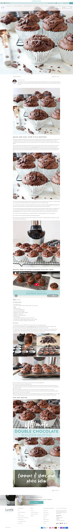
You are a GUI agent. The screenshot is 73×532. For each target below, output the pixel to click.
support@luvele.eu (62, 520)
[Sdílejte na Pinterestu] (57, 490)
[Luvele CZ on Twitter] (1, 3)
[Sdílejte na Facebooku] (55, 490)
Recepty (32, 510)
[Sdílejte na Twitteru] (53, 490)
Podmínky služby (20, 519)
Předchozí (54, 76)
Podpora (32, 515)
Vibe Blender (31, 326)
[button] (9, 6)
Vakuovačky (45, 515)
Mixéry (44, 517)
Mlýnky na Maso (46, 519)
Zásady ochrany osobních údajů (23, 517)
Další (58, 76)
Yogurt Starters (45, 512)
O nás (19, 510)
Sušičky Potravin (46, 521)
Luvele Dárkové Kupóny (34, 512)
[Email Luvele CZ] (9, 3)
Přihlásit (66, 3)
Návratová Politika (21, 515)
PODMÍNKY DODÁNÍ (36, 1)
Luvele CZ (9, 527)
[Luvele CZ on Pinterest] (6, 3)
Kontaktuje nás (20, 523)
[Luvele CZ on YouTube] (4, 3)
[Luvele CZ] (2, 7)
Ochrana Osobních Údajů (22, 521)
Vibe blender (34, 147)
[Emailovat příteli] (59, 490)
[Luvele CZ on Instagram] (7, 3)
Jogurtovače (45, 510)
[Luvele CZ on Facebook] (2, 3)
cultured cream (16, 211)
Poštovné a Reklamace (21, 512)
